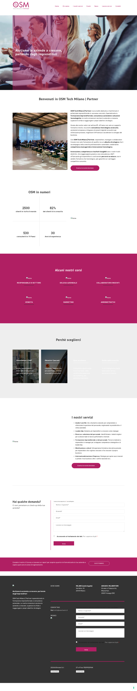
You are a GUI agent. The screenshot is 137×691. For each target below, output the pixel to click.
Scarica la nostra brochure (85, 168)
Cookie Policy (80, 671)
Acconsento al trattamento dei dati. (77, 536)
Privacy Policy (54, 671)
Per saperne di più (89, 536)
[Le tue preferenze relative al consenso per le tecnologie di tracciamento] (134, 688)
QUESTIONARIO (99, 563)
